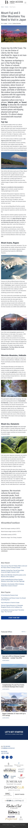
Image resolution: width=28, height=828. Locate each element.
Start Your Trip (14, 618)
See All (24, 631)
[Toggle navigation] (25, 2)
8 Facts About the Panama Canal (9, 595)
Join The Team (5, 753)
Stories (6, 7)
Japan (5, 23)
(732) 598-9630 (6, 746)
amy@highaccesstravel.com (8, 748)
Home (2, 7)
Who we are (4, 751)
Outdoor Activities (17, 23)
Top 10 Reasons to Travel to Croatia (10, 602)
